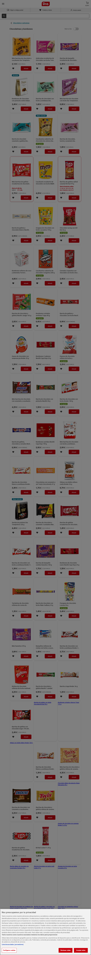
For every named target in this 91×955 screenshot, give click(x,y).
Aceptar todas (80, 950)
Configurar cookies (9, 950)
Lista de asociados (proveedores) (13, 944)
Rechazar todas (65, 950)
